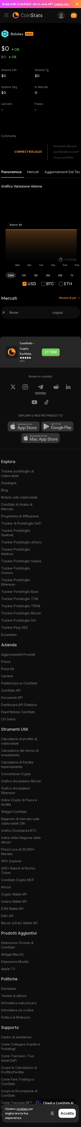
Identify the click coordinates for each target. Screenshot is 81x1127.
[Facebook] (46, 402)
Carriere (7, 676)
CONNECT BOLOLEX (28, 151)
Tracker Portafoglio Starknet (15, 533)
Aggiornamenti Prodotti (18, 654)
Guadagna (8, 483)
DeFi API (7, 916)
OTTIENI (51, 352)
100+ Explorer (11, 861)
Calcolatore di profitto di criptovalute (19, 741)
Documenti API (11, 697)
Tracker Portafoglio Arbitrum (15, 551)
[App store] (24, 426)
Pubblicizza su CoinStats (19, 683)
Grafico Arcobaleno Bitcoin (21, 781)
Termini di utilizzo (14, 996)
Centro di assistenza (16, 1037)
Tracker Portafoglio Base (19, 591)
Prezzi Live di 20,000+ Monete (18, 851)
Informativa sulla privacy (19, 1003)
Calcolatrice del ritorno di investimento (19, 753)
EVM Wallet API (12, 909)
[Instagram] (25, 389)
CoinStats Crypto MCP (17, 880)
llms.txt (6, 887)
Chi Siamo (8, 719)
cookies (22, 1109)
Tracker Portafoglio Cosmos (15, 570)
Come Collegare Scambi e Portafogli (20, 1046)
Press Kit (7, 669)
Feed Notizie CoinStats (18, 712)
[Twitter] (13, 389)
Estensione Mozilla (15, 962)
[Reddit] (56, 389)
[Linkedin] (68, 389)
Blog (4, 490)
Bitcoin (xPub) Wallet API (19, 923)
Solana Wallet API (14, 901)
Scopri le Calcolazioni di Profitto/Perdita (19, 1070)
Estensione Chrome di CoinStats (17, 945)
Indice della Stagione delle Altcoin (21, 840)
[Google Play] (57, 426)
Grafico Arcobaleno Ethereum (15, 790)
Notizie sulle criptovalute (19, 497)
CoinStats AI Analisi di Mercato (16, 507)
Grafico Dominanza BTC (18, 830)
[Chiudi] (75, 4)
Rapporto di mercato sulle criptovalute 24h (20, 821)
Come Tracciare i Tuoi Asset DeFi (17, 1058)
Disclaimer (8, 988)
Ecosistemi (9, 635)
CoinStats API (11, 690)
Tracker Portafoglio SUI (18, 620)
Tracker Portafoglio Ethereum (15, 582)
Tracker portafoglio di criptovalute (17, 473)
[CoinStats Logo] (27, 15)
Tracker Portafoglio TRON (20, 606)
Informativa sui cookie (17, 1010)
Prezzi (6, 662)
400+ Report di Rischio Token (18, 870)
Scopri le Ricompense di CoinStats (19, 1093)
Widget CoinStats (14, 812)
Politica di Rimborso (15, 1017)
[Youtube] (34, 402)
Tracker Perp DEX (14, 627)
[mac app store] (40, 438)
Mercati (33, 172)
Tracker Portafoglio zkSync (21, 542)
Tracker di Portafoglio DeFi (21, 523)
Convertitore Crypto (16, 774)
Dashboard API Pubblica (19, 705)
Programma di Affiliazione (20, 516)
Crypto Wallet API (14, 894)
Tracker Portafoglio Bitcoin (21, 613)
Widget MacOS (12, 954)
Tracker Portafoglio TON (19, 599)
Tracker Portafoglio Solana (21, 561)
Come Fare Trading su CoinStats (17, 1081)
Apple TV (8, 969)
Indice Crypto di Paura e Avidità (19, 802)
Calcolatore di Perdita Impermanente (17, 764)
